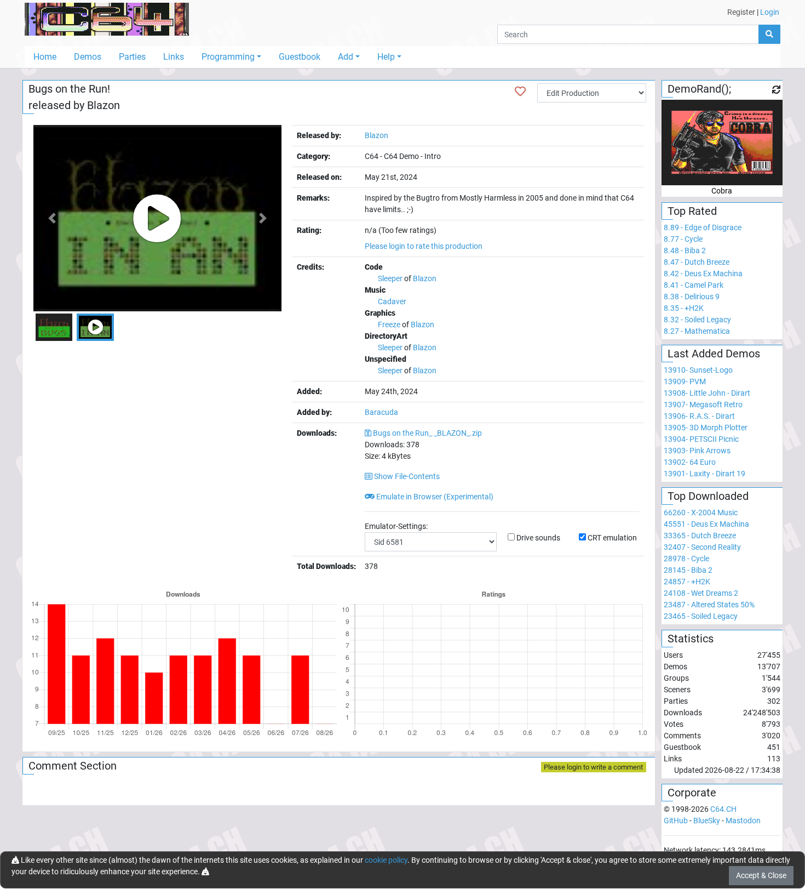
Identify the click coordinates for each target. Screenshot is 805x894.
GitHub (676, 820)
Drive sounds (538, 537)
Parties (132, 57)
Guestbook (299, 57)
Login (769, 12)
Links (173, 57)
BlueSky (706, 820)
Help (386, 57)
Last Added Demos (714, 353)
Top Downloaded (708, 496)
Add (345, 57)
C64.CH (723, 809)
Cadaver (392, 301)
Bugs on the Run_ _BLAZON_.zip (427, 433)
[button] (52, 218)
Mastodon (743, 820)
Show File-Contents (406, 476)
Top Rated (692, 211)
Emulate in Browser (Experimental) (434, 496)
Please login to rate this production (423, 246)
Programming (228, 57)
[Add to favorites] (520, 91)
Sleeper (390, 278)
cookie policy (386, 860)
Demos (87, 57)
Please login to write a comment (593, 767)
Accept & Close (761, 875)
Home (44, 57)
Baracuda (381, 412)
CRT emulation (612, 537)
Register (741, 12)
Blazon (103, 105)
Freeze (389, 324)
